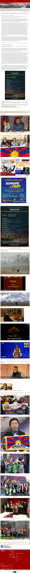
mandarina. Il (23, 29)
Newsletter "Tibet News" (18, 557)
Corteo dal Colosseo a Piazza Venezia (15, 415)
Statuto (16, 555)
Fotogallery (15, 157)
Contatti (16, 558)
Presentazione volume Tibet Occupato (15, 518)
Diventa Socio (17, 556)
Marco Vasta (13, 554)
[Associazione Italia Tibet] (15, 5)
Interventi (15, 452)
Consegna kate (15, 496)
